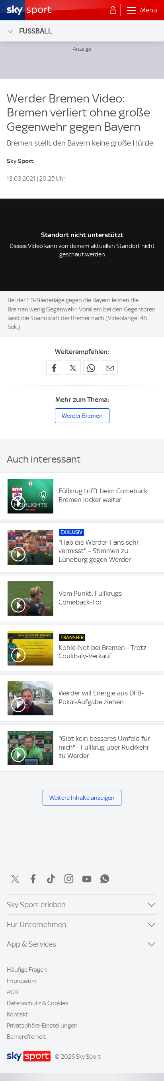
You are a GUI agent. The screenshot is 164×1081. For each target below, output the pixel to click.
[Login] (113, 10)
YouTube (86, 878)
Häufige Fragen (27, 969)
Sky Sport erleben (36, 904)
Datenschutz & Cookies (37, 1003)
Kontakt (17, 1014)
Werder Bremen (82, 415)
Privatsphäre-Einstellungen (42, 1025)
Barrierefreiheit (26, 1036)
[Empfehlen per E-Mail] (110, 367)
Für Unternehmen (36, 924)
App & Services (31, 944)
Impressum (22, 981)
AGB (12, 992)
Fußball (35, 31)
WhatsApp (104, 878)
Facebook (33, 878)
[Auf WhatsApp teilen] (91, 367)
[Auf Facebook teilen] (54, 367)
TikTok (51, 878)
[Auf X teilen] (73, 367)
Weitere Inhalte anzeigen (82, 797)
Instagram (69, 878)
